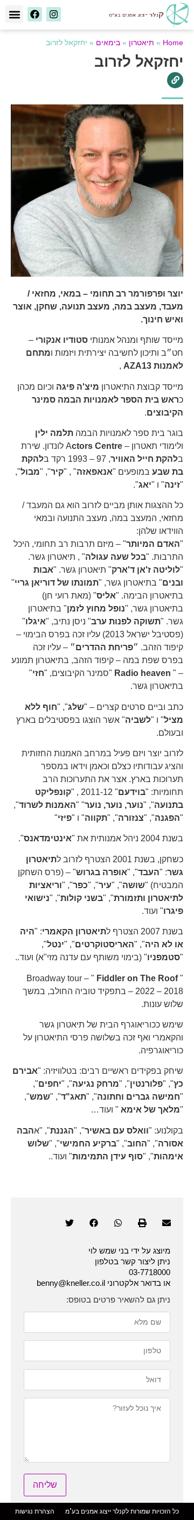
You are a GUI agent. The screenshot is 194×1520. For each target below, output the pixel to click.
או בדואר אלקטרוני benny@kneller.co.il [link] (103, 1282)
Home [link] (173, 43)
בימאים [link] (108, 43)
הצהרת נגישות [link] (34, 1511)
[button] (14, 14)
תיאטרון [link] (141, 43)
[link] (148, 15)
